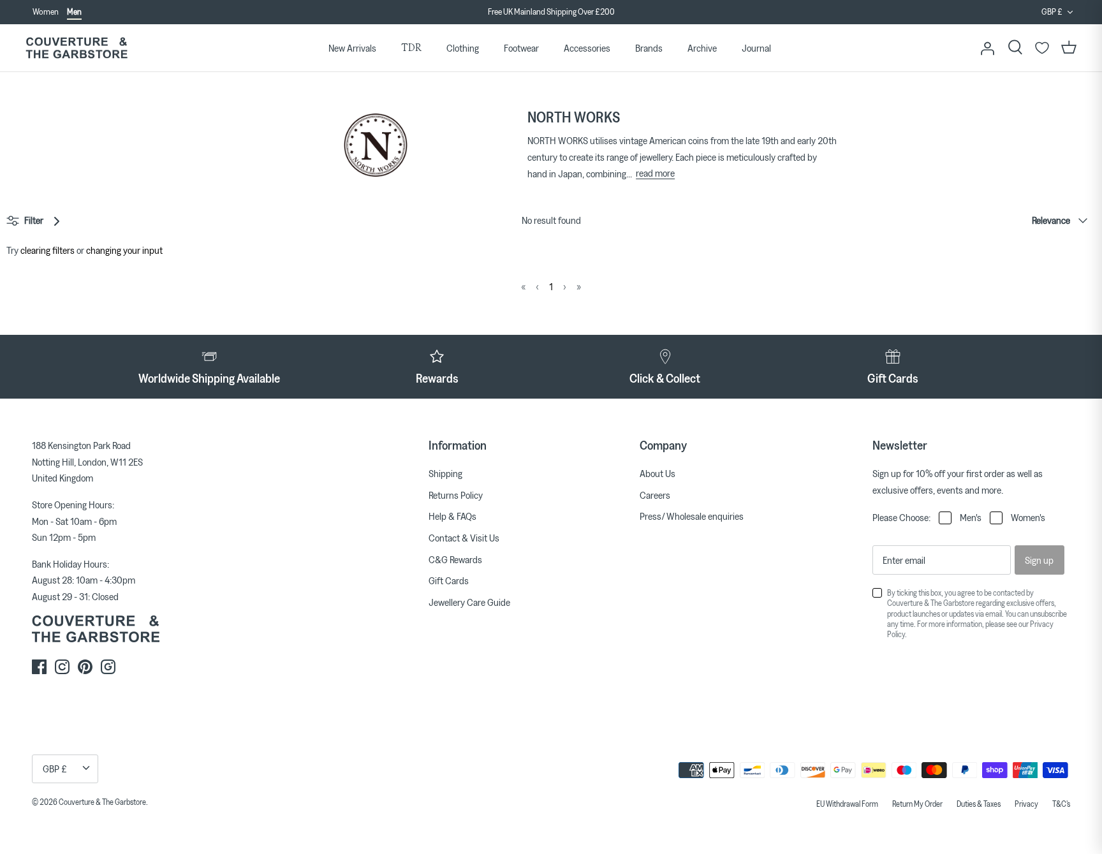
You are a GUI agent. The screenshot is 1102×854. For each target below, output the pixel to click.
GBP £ (1051, 11)
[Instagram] (62, 666)
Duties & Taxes (979, 803)
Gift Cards (449, 580)
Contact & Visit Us (464, 537)
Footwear (521, 48)
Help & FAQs (452, 516)
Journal (756, 48)
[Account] (987, 48)
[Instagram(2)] (108, 666)
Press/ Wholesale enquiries (692, 516)
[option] (550, 16)
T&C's (1061, 803)
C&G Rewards (455, 559)
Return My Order (917, 803)
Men (74, 11)
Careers (655, 495)
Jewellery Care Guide (469, 602)
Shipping (445, 473)
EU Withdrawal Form (847, 803)
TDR (411, 47)
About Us (657, 473)
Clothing (462, 48)
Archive (702, 48)
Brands (649, 48)
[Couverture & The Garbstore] (77, 48)
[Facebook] (39, 666)
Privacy (1026, 803)
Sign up (1039, 560)
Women (46, 11)
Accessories (587, 48)
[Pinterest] (85, 666)
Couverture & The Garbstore (102, 801)
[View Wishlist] (1042, 47)
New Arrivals (352, 48)
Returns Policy (456, 495)
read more (655, 173)
